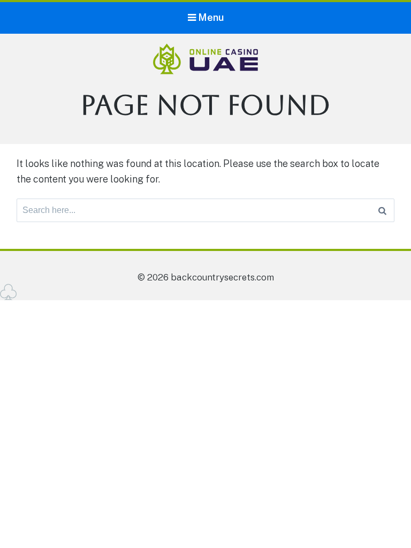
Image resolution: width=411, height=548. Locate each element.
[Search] (382, 210)
